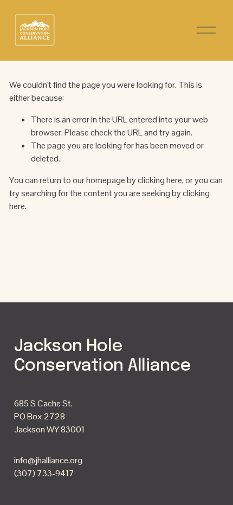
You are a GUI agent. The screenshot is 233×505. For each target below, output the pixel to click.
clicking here (160, 180)
